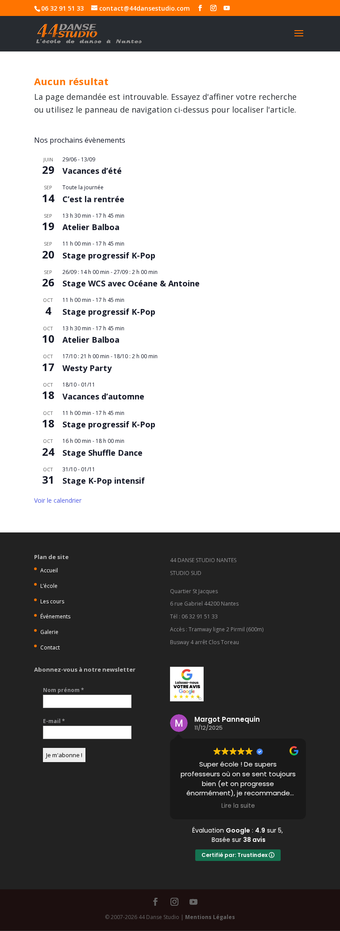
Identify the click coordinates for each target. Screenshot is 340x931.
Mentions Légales (210, 917)
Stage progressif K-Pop (108, 255)
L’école (49, 586)
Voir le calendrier (57, 500)
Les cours (52, 601)
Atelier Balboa (91, 227)
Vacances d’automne (103, 396)
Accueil (49, 570)
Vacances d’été (92, 170)
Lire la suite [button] (238, 806)
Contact (50, 647)
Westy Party (87, 368)
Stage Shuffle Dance (102, 452)
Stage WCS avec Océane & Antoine (131, 283)
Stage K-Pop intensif (103, 480)
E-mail (54, 721)
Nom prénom (63, 690)
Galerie (49, 632)
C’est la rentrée (93, 199)
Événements (55, 616)
